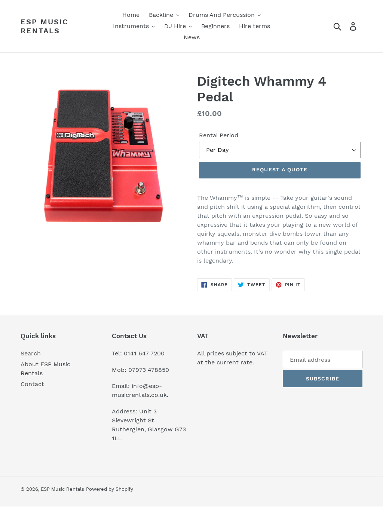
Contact (32, 384)
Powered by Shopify (109, 489)
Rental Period (218, 135)
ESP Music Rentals (44, 26)
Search (31, 353)
